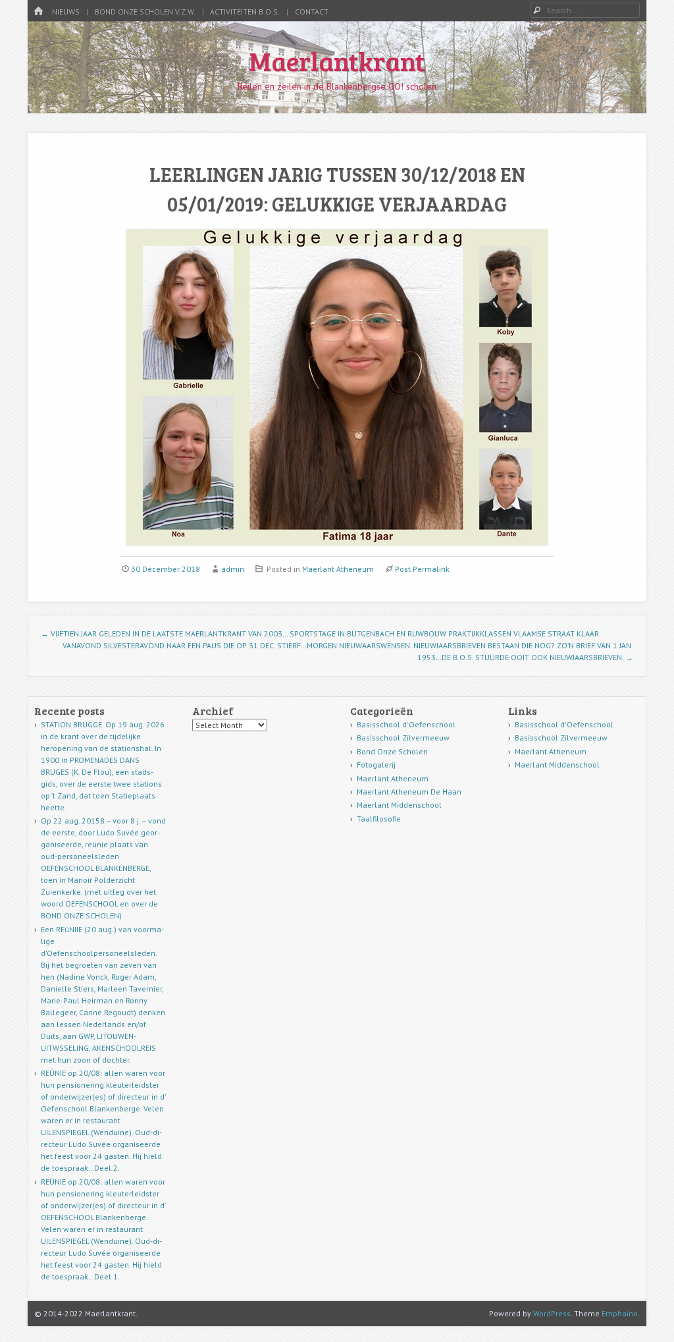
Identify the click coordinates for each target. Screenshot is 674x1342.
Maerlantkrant (337, 60)
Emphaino (620, 1313)
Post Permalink (422, 569)
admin (232, 569)
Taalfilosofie (379, 819)
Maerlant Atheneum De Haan (409, 792)
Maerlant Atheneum (338, 569)
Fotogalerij (376, 764)
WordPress (552, 1313)
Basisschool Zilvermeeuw (403, 737)
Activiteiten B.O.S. (245, 11)
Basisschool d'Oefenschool (406, 724)
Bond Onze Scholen (392, 751)
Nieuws (66, 11)
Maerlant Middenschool (399, 805)
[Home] (38, 11)
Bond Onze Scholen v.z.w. (145, 11)
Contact (311, 11)
